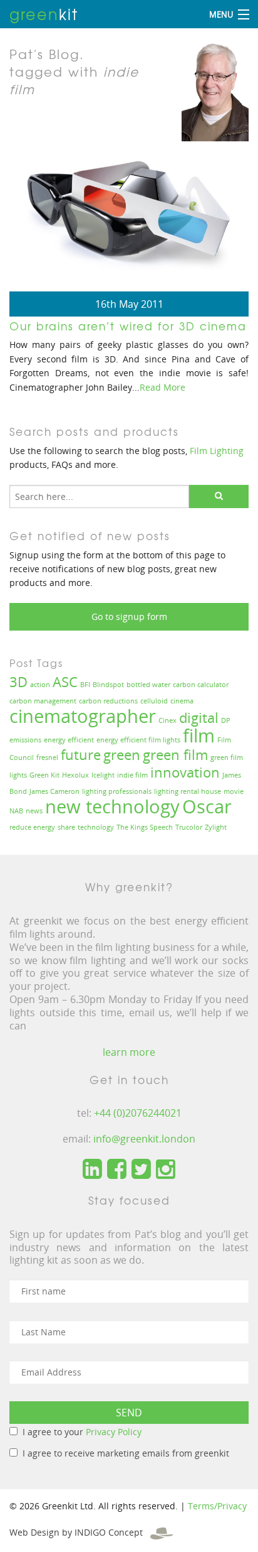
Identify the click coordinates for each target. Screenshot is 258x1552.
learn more (129, 1052)
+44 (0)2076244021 (138, 1113)
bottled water (148, 684)
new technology (112, 806)
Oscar (207, 806)
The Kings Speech (144, 827)
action (40, 684)
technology (96, 827)
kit (43, 14)
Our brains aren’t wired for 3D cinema (128, 326)
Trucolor (188, 827)
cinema (182, 701)
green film (175, 755)
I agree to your (82, 1432)
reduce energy (32, 827)
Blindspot (108, 684)
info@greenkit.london (144, 1139)
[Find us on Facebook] (116, 1169)
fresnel (47, 757)
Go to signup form (129, 616)
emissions (25, 739)
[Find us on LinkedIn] (92, 1169)
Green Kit (44, 775)
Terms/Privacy (217, 1506)
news (34, 810)
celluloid (154, 701)
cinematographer (82, 716)
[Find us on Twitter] (141, 1169)
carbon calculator (201, 684)
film (199, 735)
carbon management (42, 701)
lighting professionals (117, 791)
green (121, 755)
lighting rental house (187, 791)
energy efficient (69, 739)
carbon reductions (108, 701)
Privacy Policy (114, 1432)
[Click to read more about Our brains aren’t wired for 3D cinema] (129, 217)
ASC (65, 682)
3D (18, 682)
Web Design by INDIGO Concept (79, 1532)
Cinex (167, 720)
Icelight (103, 775)
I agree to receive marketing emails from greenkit (126, 1453)
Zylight (216, 827)
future (81, 755)
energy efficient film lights (138, 739)
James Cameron (54, 791)
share (66, 827)
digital (199, 717)
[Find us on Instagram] (165, 1169)
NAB (16, 810)
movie (234, 791)
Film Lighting (217, 451)
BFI (85, 684)
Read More (162, 387)
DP (225, 720)
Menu (221, 14)
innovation (185, 772)
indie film (132, 775)
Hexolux (75, 775)
